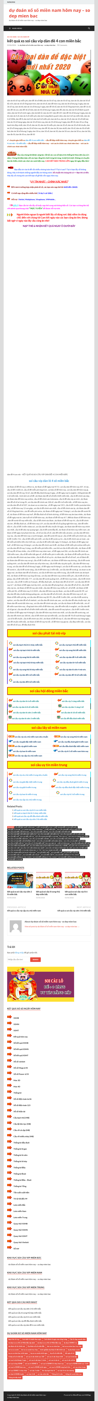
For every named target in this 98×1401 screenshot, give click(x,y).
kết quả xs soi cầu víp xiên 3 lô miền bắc (30, 819)
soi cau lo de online (68, 1360)
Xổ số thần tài (19, 1111)
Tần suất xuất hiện (21, 1192)
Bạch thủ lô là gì (13, 1339)
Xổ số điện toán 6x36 (22, 1099)
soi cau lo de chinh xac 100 (35, 1357)
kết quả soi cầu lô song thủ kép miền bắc (24, 1313)
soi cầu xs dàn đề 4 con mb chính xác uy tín (24, 850)
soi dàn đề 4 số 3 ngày (31, 855)
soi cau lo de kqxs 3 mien (37, 1360)
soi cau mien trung (79, 1367)
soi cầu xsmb (11, 37)
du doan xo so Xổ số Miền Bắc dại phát (21, 1343)
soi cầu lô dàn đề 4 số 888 (39, 839)
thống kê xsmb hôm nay (73, 1374)
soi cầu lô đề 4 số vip (16, 843)
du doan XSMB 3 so (70, 1343)
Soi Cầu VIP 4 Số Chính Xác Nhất (33, 848)
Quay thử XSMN (21, 1230)
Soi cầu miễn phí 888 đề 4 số (18, 846)
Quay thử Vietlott (21, 1242)
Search (35, 959)
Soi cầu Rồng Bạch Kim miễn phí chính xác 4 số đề (49, 846)
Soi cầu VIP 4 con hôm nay (79, 846)
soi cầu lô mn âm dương (65, 1371)
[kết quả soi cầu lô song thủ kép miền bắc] (49, 889)
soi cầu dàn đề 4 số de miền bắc (69, 829)
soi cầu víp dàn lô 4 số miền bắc (49, 480)
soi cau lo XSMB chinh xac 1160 (77, 1364)
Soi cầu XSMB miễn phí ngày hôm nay (22, 852)
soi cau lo (63, 836)
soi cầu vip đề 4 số (80, 848)
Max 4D (17, 1086)
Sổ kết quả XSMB (21, 1043)
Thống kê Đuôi (20, 1174)
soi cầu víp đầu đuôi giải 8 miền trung (72, 782)
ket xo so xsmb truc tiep (29, 1350)
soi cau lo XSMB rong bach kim (59, 1367)
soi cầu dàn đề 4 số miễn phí (48, 834)
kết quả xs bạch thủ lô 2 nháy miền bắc (30, 813)
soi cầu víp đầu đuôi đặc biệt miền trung (72, 787)
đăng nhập (19, 952)
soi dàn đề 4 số (56, 852)
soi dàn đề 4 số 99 (47, 855)
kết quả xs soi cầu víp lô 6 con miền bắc (76, 893)
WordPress (77, 1395)
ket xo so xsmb (13, 1350)
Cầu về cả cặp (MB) (22, 1130)
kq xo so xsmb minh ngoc (39, 1353)
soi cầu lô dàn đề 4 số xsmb (74, 841)
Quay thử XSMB (20, 1223)
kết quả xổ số (69, 1353)
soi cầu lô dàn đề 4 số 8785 (18, 839)
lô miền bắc (21, 143)
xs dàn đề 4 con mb (15, 859)
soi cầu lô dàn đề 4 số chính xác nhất (64, 839)
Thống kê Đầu (19, 1167)
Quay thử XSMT (20, 1236)
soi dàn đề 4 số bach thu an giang (71, 857)
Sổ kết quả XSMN (21, 1049)
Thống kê (18, 1093)
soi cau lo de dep (71, 1357)
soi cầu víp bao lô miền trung (25, 794)
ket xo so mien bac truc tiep (71, 1346)
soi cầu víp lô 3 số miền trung (72, 794)
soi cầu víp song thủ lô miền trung (72, 775)
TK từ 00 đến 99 (20, 1199)
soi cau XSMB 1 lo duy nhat (17, 1371)
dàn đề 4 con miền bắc (34, 140)
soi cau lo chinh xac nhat (78, 836)
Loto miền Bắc (19, 1205)
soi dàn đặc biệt (43, 852)
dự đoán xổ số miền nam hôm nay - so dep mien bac (37, 45)
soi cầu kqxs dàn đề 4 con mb (46, 836)
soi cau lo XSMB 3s (31, 1364)
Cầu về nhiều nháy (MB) (24, 1136)
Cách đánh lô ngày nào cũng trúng (55, 1339)
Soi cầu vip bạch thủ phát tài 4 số (59, 848)
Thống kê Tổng (20, 1186)
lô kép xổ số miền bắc (15, 1357)
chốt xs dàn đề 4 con (44, 827)
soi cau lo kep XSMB (15, 1364)
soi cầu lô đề (30, 1374)
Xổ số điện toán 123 (22, 1105)
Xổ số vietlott (19, 1061)
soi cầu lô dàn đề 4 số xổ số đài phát (22, 841)
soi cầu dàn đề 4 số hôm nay (18, 832)
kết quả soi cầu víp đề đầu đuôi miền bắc (31, 816)
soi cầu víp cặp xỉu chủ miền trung (27, 799)
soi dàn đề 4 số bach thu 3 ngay (45, 857)
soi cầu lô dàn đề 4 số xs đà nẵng (50, 841)
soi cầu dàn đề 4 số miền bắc (60, 832)
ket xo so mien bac (53, 1346)
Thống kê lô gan (20, 1149)
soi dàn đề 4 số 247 (15, 855)
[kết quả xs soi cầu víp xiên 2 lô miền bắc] (20, 889)
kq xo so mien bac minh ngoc (18, 1353)
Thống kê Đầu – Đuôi (22, 1180)
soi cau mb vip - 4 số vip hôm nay (57, 843)
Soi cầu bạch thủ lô (48, 1371)
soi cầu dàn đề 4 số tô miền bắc (72, 834)
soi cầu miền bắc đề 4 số (80, 843)
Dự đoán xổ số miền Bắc (36, 1346)
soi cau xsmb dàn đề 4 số (52, 850)
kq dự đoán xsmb (74, 1350)
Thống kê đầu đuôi (21, 1142)
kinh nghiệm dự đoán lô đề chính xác (52, 1350)
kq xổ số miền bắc (56, 1353)
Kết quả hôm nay (21, 1037)
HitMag (87, 1395)
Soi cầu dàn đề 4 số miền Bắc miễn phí (22, 834)
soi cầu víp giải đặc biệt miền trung (27, 782)
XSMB (16, 1018)
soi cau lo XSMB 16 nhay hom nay (52, 1364)
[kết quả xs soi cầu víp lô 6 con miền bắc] (78, 889)
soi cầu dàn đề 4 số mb (39, 832)
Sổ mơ (16, 1248)
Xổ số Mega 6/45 (21, 1068)
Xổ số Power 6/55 (21, 1074)
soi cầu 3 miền (35, 1371)
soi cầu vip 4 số (13, 848)
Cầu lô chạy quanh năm (78, 1339)
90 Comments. (62, 45)
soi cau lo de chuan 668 (55, 1357)
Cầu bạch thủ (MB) (21, 1118)
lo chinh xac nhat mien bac (32, 829)
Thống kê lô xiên (20, 1155)
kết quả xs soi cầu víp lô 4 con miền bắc (30, 810)
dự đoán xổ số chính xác (16, 1346)
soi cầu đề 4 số (13, 836)
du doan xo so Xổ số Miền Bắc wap (49, 1343)
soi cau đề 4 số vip (27, 836)
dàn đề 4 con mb (14, 829)
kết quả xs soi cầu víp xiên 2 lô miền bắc (24, 1309)
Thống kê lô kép (20, 1161)
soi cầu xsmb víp (23, 37)
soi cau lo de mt (54, 1360)
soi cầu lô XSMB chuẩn (16, 1374)
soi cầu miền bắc (43, 1374)
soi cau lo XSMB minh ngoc (37, 1367)
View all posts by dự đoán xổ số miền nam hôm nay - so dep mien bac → (52, 926)
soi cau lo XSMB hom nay (17, 1367)
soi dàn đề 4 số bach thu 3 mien (20, 857)
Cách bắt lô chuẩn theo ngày (31, 1339)
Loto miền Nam (20, 1211)
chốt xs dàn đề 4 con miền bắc (65, 827)
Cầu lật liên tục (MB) (22, 1124)
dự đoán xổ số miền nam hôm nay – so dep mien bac (49, 13)
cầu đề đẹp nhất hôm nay (25, 827)
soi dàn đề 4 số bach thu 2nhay (67, 855)
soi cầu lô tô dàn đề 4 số (34, 843)
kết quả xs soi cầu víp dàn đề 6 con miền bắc (26, 1325)
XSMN (16, 1024)
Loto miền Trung (20, 1217)
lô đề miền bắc (50, 829)
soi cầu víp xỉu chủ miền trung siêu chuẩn (30, 775)
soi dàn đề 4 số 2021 (71, 852)
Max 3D (17, 1080)
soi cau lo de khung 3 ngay (17, 1360)
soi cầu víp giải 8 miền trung (24, 787)
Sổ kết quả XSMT (21, 1055)
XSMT (16, 1030)
